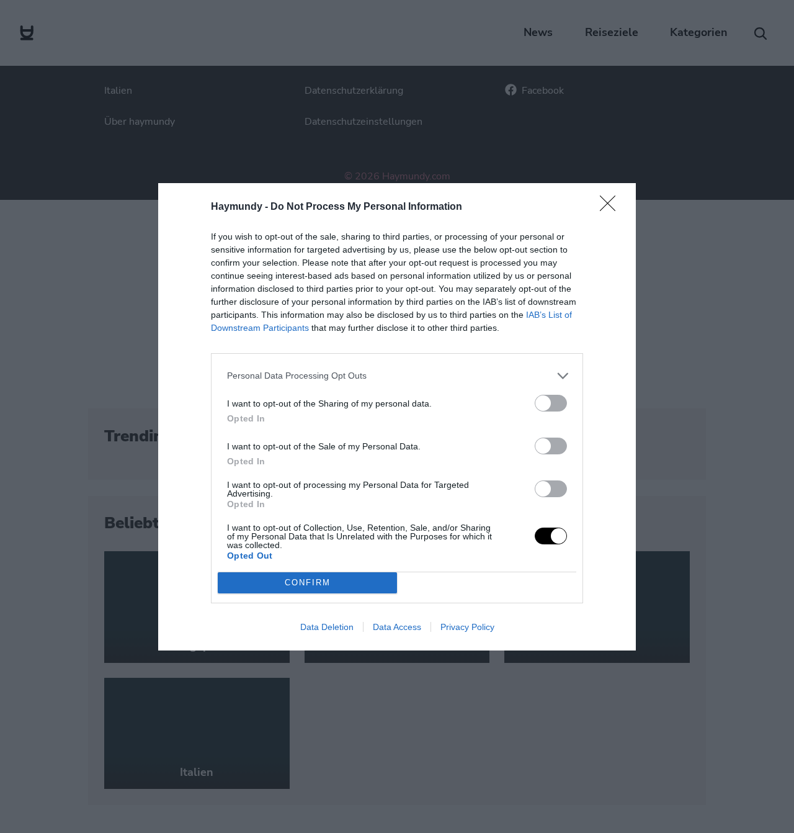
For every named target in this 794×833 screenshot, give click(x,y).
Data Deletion (327, 627)
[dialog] (397, 417)
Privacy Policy (467, 627)
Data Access (397, 627)
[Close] (611, 207)
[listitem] (397, 375)
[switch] (551, 403)
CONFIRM (308, 582)
